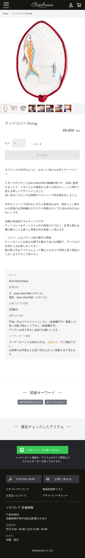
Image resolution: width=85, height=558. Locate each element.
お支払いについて (16, 495)
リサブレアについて (17, 489)
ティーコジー (56, 402)
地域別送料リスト (52, 489)
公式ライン (53, 342)
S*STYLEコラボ (31, 402)
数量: (7, 143)
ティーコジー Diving (22, 13)
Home (5, 13)
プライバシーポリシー (55, 495)
